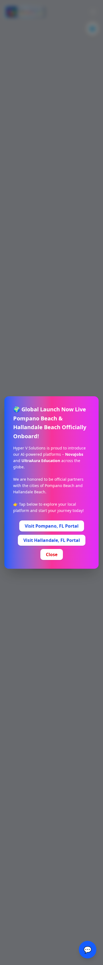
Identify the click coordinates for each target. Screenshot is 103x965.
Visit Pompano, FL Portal (52, 526)
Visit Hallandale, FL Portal (51, 540)
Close (51, 554)
